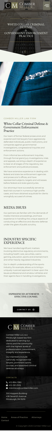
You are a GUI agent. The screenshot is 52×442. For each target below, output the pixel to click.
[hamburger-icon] (46, 5)
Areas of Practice (19, 417)
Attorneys (36, 417)
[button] (26, 296)
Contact (5, 420)
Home (4, 417)
